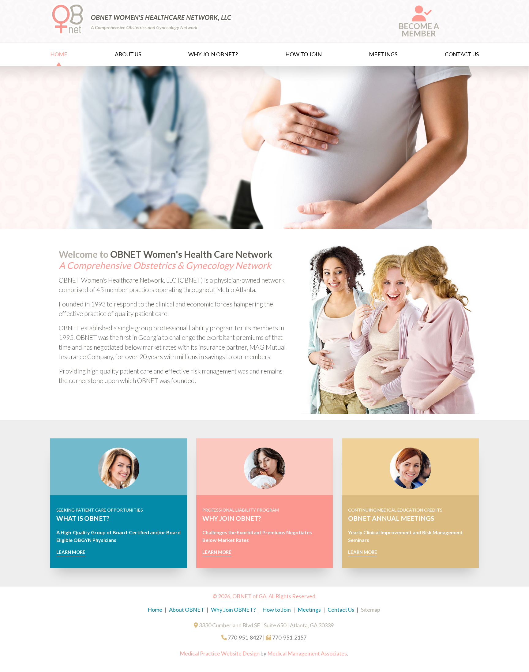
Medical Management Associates (307, 653)
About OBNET (186, 609)
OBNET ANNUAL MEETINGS (391, 518)
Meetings (383, 54)
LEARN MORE (70, 552)
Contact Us (462, 54)
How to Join (303, 54)
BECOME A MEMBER (419, 29)
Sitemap (370, 609)
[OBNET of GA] (142, 33)
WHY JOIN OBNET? (231, 518)
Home (58, 54)
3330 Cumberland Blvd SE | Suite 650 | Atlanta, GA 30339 (266, 625)
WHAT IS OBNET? (83, 518)
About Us (128, 54)
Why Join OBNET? (213, 54)
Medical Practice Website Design (220, 653)
